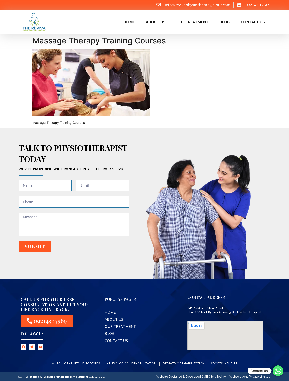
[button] (47, 321)
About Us (155, 22)
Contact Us (253, 22)
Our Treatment (192, 22)
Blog (224, 22)
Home (129, 22)
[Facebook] (23, 347)
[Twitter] (32, 347)
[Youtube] (41, 347)
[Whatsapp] (278, 370)
